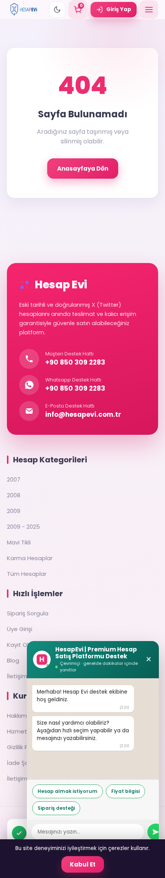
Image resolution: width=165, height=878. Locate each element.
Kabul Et (83, 864)
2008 (13, 495)
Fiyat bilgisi (125, 791)
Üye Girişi (19, 629)
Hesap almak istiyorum (67, 791)
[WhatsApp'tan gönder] (155, 832)
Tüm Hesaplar (26, 574)
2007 (13, 479)
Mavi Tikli (19, 542)
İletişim (17, 676)
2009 (13, 511)
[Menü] (149, 9)
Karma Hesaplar (30, 558)
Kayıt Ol (17, 645)
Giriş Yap (118, 9)
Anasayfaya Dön (82, 168)
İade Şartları (24, 763)
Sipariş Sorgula (27, 613)
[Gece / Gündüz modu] (57, 10)
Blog (13, 660)
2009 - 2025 (23, 527)
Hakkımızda (23, 716)
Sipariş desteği (56, 808)
